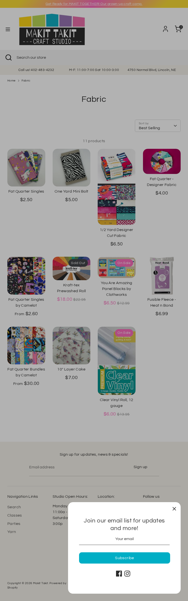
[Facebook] (119, 574)
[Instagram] (127, 574)
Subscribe (124, 558)
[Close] (174, 508)
